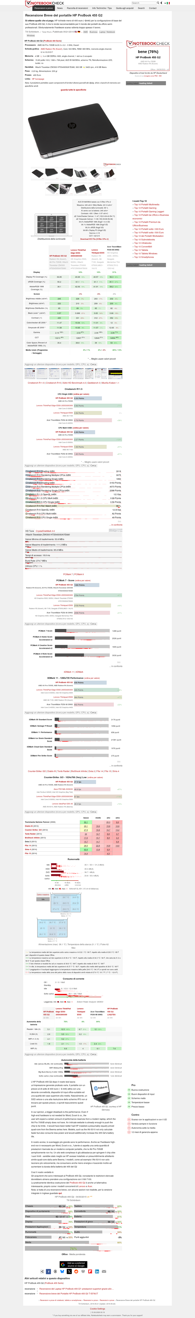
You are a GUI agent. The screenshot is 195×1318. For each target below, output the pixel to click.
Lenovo (81, 1186)
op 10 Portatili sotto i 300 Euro (149, 229)
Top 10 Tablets (141, 249)
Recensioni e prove (43, 8)
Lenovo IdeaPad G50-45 (62, 803)
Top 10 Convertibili (143, 246)
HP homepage (38, 78)
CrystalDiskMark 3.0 (45, 530)
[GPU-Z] (89, 373)
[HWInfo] (101, 373)
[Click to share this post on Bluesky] (62, 1271)
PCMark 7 (68, 574)
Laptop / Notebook (107, 31)
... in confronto (115, 524)
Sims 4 (116, 771)
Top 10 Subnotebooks (144, 239)
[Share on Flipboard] (90, 1271)
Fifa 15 (108, 771)
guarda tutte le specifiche (73, 89)
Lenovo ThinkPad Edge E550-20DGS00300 (78, 253)
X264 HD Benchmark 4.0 (74, 382)
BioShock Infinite (79, 771)
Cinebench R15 (53, 382)
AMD (85, 31)
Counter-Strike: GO (37, 771)
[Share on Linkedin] (96, 1271)
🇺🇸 (75, 31)
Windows (31, 35)
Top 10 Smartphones (144, 257)
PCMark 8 (79, 574)
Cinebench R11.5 (36, 382)
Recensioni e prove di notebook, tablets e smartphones (60, 1300)
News (60, 8)
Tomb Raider (63, 771)
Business (93, 31)
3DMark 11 (69, 671)
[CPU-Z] (30, 373)
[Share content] (42, 1271)
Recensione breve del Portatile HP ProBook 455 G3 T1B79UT (68, 1293)
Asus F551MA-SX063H (63, 789)
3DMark (79, 671)
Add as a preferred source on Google (76, 1264)
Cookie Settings (97, 1308)
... (81, 31)
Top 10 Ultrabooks (142, 242)
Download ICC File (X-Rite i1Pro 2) (94, 239)
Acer (90, 1186)
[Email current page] (104, 1271)
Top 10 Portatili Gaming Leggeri (149, 211)
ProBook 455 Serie (52, 40)
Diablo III (51, 771)
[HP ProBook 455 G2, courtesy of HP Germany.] (105, 1092)
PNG (156, 76)
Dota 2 (92, 771)
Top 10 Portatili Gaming (145, 207)
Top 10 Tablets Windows (145, 253)
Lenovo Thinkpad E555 (63, 412)
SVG (160, 76)
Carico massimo (43, 894)
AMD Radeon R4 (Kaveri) (51, 48)
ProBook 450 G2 (77, 1182)
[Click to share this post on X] (69, 1271)
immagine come (149, 76)
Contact (152, 8)
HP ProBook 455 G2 (58, 256)
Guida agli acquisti (125, 8)
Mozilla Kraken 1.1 (110, 382)
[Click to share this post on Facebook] (48, 1271)
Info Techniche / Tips (102, 8)
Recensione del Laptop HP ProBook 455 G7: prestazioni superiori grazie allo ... (76, 1288)
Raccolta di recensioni (77, 8)
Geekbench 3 (94, 382)
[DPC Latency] (115, 373)
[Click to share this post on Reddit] (76, 1271)
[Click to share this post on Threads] (55, 1271)
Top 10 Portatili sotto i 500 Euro (149, 232)
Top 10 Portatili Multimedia (146, 204)
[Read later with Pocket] (83, 1271)
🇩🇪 (79, 31)
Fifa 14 (99, 771)
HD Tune (29, 530)
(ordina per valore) (81, 394)
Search (141, 8)
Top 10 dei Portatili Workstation (149, 235)
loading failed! (132, 83)
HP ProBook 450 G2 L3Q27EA (112, 1011)
